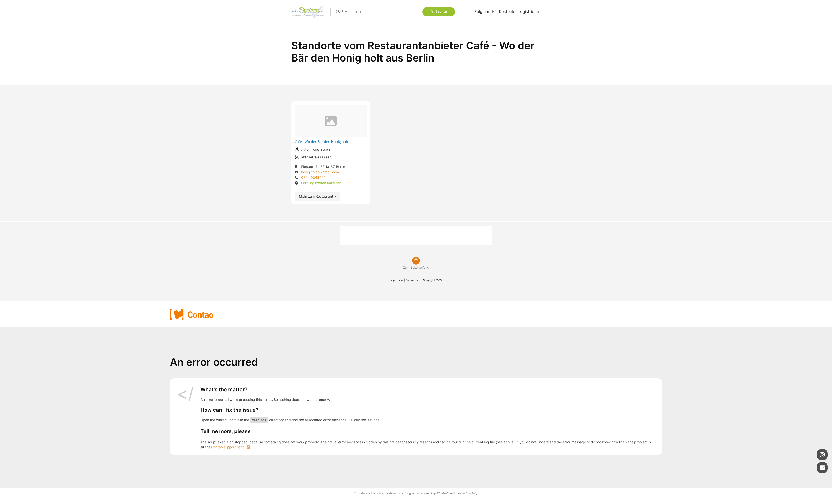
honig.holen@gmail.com (320, 172)
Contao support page (228, 447)
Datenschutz (413, 280)
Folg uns (482, 11)
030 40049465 (313, 178)
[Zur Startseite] (307, 12)
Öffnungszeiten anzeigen (321, 183)
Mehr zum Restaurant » (317, 196)
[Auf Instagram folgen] (822, 454)
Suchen (441, 11)
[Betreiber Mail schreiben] (822, 467)
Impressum (396, 280)
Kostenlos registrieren (520, 11)
